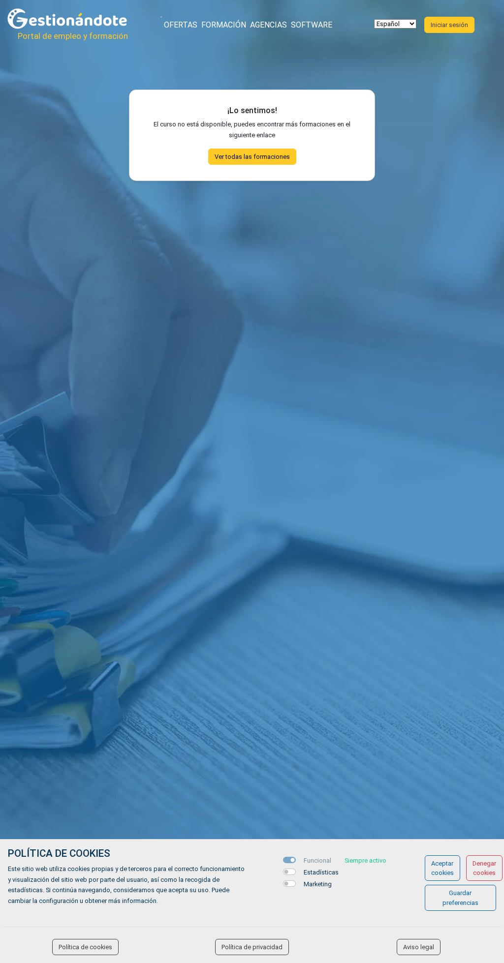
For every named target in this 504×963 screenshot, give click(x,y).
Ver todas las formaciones (252, 156)
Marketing (318, 884)
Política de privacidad (252, 947)
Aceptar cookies (442, 868)
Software (311, 25)
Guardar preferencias (460, 897)
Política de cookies (85, 947)
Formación (223, 25)
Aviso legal (418, 947)
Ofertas (180, 25)
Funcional (317, 860)
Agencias (268, 25)
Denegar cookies (484, 868)
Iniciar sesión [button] (449, 25)
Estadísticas (321, 872)
